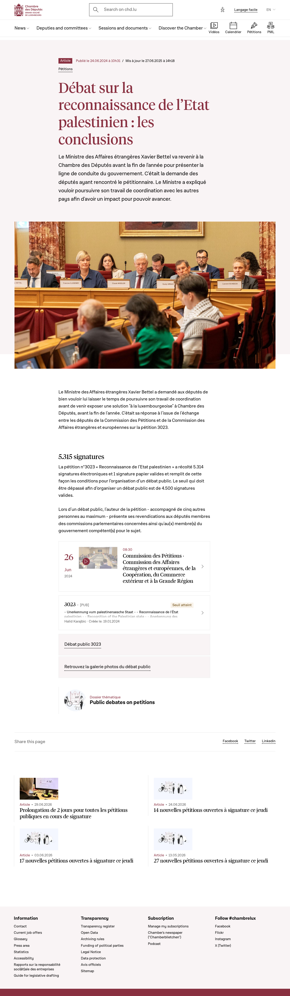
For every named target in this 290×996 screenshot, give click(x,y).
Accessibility (24, 958)
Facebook (230, 741)
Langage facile (245, 9)
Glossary (20, 939)
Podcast (154, 944)
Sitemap (87, 971)
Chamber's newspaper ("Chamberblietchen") (165, 934)
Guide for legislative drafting (36, 975)
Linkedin (269, 741)
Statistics (21, 952)
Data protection (93, 958)
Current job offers (28, 932)
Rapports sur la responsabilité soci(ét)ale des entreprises (37, 966)
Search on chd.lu (120, 9)
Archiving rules (92, 939)
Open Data (89, 932)
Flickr (219, 932)
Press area (21, 945)
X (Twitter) (223, 945)
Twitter (250, 741)
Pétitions (65, 69)
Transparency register (98, 926)
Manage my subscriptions (168, 926)
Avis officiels (91, 964)
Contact (20, 926)
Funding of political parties (102, 945)
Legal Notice (91, 952)
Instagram (223, 939)
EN (268, 9)
